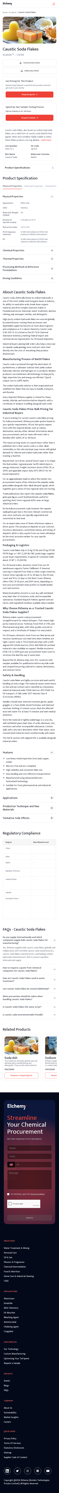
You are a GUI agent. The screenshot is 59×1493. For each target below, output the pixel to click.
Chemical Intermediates (15, 1267)
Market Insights (11, 1417)
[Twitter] (17, 1470)
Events (7, 1381)
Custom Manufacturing (15, 1354)
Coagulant (8, 1331)
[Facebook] (37, 1470)
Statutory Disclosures (14, 1448)
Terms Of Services (12, 1443)
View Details (9, 1069)
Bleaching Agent (11, 1317)
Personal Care (10, 1253)
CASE (6, 1281)
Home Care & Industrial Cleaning (19, 1276)
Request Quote (28, 94)
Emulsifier (8, 1303)
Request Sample (28, 117)
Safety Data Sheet (31, 70)
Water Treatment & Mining (16, 1248)
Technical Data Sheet (31, 62)
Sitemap (8, 1453)
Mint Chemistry (11, 1308)
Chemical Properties (33, 186)
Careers (7, 1422)
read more (46, 140)
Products (12, 12)
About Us (8, 1408)
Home (5, 12)
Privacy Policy (10, 1438)
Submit (29, 1217)
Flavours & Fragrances (14, 1262)
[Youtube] (47, 1470)
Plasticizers (9, 1298)
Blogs (6, 1385)
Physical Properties (12, 186)
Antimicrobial (10, 1322)
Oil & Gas (8, 1257)
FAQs (6, 1390)
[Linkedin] (7, 1470)
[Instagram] (27, 1470)
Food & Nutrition (12, 1271)
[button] (11, 1164)
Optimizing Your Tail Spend (16, 1358)
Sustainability (10, 1413)
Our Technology (11, 1349)
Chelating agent (11, 1327)
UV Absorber (9, 1313)
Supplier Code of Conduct (15, 1457)
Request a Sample (12, 1363)
